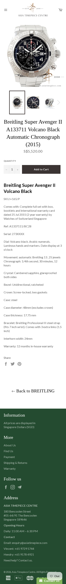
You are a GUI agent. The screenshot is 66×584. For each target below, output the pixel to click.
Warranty (10, 468)
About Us (10, 445)
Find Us (8, 451)
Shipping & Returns (15, 462)
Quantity (10, 161)
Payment (9, 457)
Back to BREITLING (34, 391)
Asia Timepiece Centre (23, 572)
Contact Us (51, 580)
